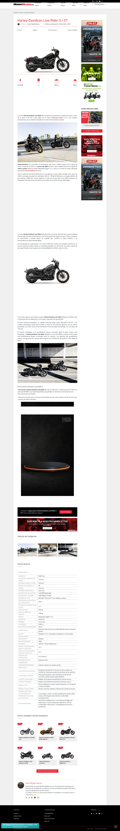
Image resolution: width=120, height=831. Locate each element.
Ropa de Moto (86, 4)
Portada (16, 12)
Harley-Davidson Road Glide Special (47, 725)
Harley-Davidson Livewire (46, 748)
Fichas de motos (38, 4)
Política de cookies (101, 828)
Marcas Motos (63, 4)
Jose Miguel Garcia (33, 783)
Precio (20, 30)
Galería (35, 30)
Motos (21, 12)
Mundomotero (99, 4)
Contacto (15, 813)
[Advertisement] (47, 102)
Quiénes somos (17, 816)
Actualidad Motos (49, 813)
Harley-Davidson (29, 12)
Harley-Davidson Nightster (66, 748)
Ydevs (40, 828)
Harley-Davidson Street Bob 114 (67, 725)
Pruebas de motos (51, 4)
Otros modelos (72, 30)
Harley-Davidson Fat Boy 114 (27, 724)
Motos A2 (46, 821)
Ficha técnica (52, 30)
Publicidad (16, 818)
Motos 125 (47, 816)
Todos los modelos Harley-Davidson (47, 771)
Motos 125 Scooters (49, 818)
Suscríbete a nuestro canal (92, 130)
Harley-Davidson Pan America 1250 (27, 749)
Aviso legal (90, 828)
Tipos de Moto (75, 4)
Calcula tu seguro (65, 511)
